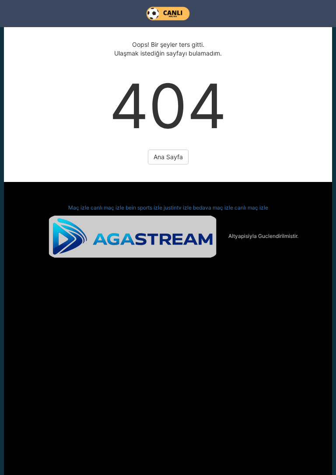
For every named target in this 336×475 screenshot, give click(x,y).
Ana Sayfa (168, 157)
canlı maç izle (107, 207)
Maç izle (78, 207)
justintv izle (178, 207)
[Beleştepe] (168, 13)
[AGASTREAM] (132, 236)
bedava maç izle (213, 207)
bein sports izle (144, 207)
